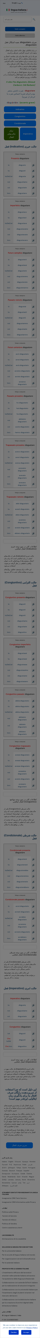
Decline (14, 1332)
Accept (26, 1332)
